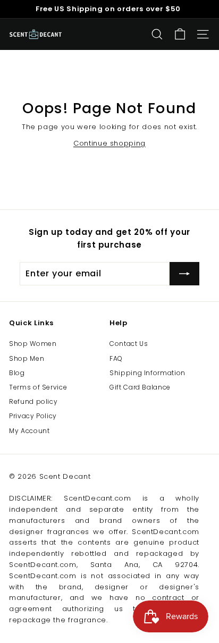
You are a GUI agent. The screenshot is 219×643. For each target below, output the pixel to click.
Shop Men (26, 358)
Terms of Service (38, 387)
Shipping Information (148, 372)
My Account (29, 430)
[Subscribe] (184, 273)
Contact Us (129, 343)
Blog (17, 372)
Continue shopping (109, 143)
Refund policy (33, 401)
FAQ (116, 358)
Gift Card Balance (140, 387)
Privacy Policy (33, 415)
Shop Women (33, 343)
